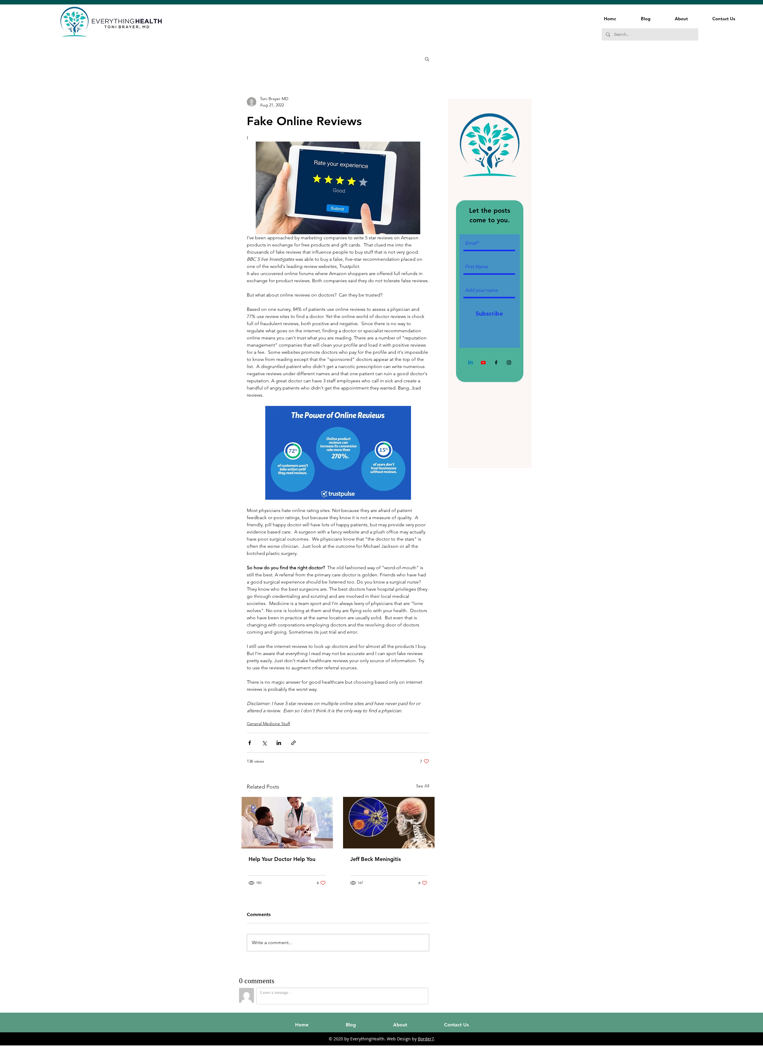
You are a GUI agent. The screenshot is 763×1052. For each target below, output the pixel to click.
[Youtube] (483, 362)
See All (422, 786)
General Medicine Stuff (268, 723)
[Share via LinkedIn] (279, 743)
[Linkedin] (470, 362)
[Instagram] (509, 362)
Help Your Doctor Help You (282, 859)
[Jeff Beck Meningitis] (389, 822)
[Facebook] (496, 362)
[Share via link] (293, 743)
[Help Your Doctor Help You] (287, 822)
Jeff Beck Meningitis (375, 859)
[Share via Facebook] (249, 743)
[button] (427, 58)
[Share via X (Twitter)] (264, 743)
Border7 (426, 1039)
